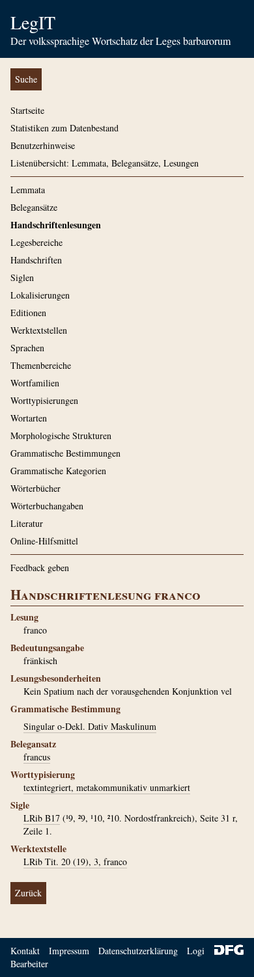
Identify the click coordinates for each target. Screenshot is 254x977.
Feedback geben (39, 567)
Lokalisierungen (40, 295)
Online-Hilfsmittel (44, 541)
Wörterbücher (35, 488)
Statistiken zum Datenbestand (64, 128)
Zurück (28, 893)
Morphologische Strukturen (60, 435)
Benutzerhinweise (42, 145)
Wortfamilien (34, 383)
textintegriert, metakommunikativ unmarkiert (106, 787)
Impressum (69, 950)
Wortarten (28, 418)
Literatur (26, 523)
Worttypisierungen (44, 400)
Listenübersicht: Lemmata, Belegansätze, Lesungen (104, 163)
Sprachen (27, 347)
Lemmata (27, 189)
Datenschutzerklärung (138, 950)
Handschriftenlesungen (55, 225)
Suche (26, 79)
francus (36, 757)
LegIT (32, 22)
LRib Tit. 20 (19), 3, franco (75, 861)
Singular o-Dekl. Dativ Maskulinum (89, 726)
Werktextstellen (38, 330)
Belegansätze (33, 207)
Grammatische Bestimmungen (65, 453)
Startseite (27, 110)
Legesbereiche (36, 242)
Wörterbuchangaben (46, 506)
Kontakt (25, 950)
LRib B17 (41, 818)
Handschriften (36, 260)
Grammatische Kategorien (58, 470)
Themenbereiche (40, 365)
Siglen (22, 277)
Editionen (28, 312)
